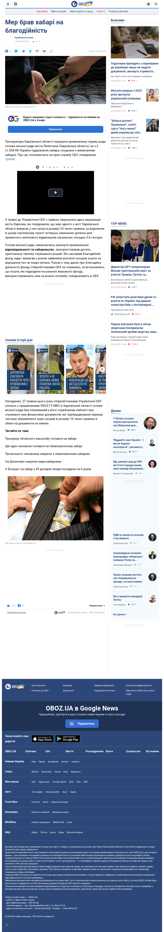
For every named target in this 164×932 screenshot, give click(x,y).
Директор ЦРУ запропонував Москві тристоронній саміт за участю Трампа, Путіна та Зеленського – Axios (131, 271)
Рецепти (36, 802)
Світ (47, 751)
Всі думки (119, 614)
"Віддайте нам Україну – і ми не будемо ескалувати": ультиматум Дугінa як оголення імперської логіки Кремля (128, 443)
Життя (70, 751)
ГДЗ (33, 782)
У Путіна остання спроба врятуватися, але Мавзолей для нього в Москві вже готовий (125, 422)
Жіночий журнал (75, 832)
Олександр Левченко (122, 565)
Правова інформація (104, 685)
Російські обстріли (118, 11)
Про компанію (38, 685)
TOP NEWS (119, 224)
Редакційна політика (16, 612)
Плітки (44, 832)
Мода (61, 832)
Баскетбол (46, 771)
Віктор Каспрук (120, 452)
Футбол (35, 771)
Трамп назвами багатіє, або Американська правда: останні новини (127, 578)
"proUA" (10, 159)
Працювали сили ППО (122, 310)
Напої (45, 802)
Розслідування (94, 751)
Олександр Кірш (120, 543)
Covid (69, 822)
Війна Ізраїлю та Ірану (81, 11)
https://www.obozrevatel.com (110, 847)
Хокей (58, 771)
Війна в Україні (58, 11)
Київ (34, 761)
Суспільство (133, 751)
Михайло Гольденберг (123, 473)
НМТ (85, 782)
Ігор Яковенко (119, 605)
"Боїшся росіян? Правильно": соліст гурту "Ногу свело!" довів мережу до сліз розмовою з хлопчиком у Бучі (126, 126)
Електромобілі (52, 792)
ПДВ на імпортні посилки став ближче (128, 536)
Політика (30, 751)
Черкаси (75, 761)
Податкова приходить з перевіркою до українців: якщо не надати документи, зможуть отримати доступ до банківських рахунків (135, 67)
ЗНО (78, 782)
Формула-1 (76, 771)
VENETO (101, 11)
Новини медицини (41, 822)
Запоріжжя (53, 761)
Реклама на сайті (40, 690)
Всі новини (152, 751)
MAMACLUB (58, 822)
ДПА (71, 782)
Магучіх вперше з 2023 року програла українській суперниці (126, 94)
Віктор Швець (119, 430)
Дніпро (64, 761)
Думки (116, 411)
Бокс (65, 771)
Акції (64, 792)
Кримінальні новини (24, 38)
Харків (42, 761)
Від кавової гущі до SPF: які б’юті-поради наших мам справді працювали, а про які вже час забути (128, 465)
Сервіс (73, 792)
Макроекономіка (60, 812)
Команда (67, 685)
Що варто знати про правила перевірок (131, 76)
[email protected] (42, 908)
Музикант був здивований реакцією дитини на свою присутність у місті (125, 140)
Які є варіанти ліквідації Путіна (127, 598)
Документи (68, 690)
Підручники (44, 782)
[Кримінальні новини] (59, 613)
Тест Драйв (37, 792)
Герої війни (42, 11)
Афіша (35, 832)
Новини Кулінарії (59, 802)
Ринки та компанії (40, 812)
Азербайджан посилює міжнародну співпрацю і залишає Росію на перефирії (128, 557)
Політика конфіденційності (139, 685)
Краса (53, 832)
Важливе (117, 20)
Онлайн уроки (59, 782)
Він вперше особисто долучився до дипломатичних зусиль (129, 281)
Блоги (109, 751)
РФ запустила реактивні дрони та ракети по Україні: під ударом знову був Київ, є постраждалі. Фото (133, 301)
